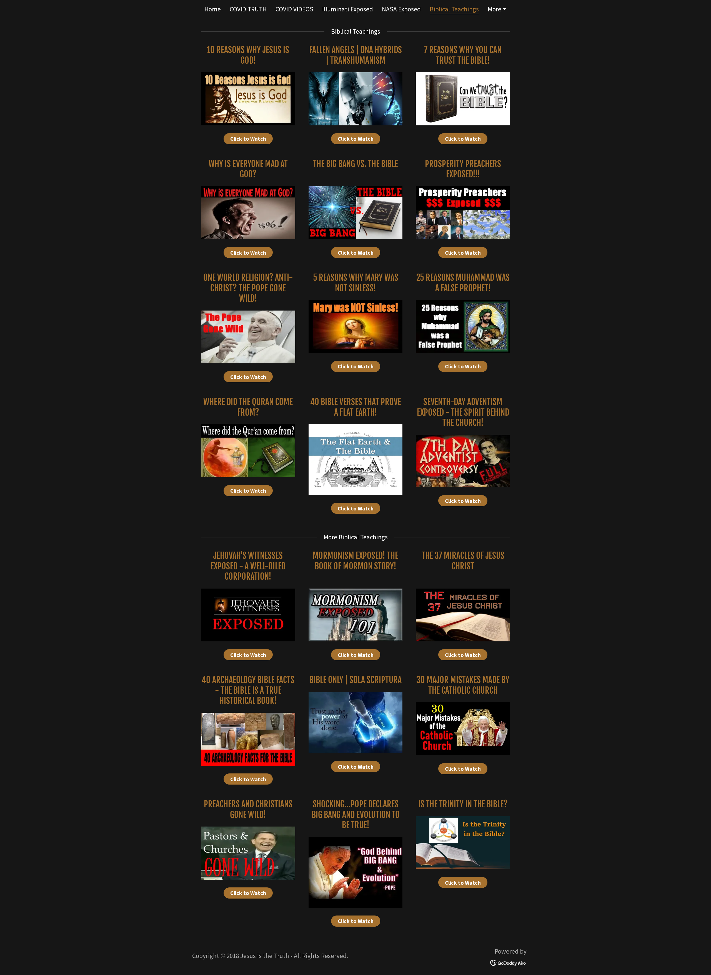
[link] (508, 962)
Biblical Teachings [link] (454, 9)
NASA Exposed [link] (401, 9)
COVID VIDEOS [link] (294, 9)
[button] (497, 10)
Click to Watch (248, 138)
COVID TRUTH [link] (248, 9)
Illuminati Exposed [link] (347, 9)
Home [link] (212, 9)
